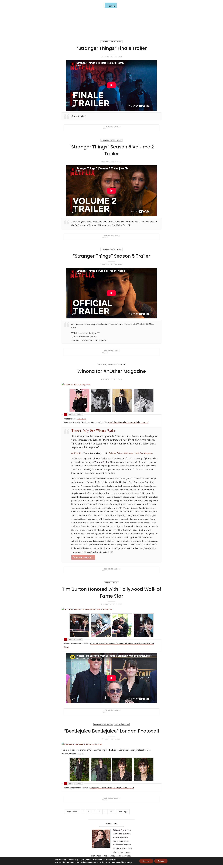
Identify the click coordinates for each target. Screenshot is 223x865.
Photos (121, 364)
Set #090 (81, 418)
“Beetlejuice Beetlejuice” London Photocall (111, 731)
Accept (146, 861)
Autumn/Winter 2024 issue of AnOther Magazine (130, 453)
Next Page (123, 811)
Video (119, 41)
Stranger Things (108, 41)
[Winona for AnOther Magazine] (109, 571)
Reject (161, 861)
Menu (112, 6)
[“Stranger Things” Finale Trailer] (109, 128)
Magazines (112, 364)
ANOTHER (76, 453)
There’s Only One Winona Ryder (93, 430)
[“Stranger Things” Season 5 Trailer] (109, 353)
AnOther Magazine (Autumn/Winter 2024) (128, 422)
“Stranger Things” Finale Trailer (111, 48)
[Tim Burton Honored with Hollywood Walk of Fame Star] (109, 712)
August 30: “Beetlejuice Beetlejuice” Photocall (112, 787)
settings (128, 862)
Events (107, 582)
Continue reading (82, 557)
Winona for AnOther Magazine (111, 371)
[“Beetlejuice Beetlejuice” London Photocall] (109, 800)
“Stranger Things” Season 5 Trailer (111, 256)
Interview (102, 364)
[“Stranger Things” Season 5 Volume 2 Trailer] (109, 237)
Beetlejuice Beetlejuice (103, 724)
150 (111, 811)
